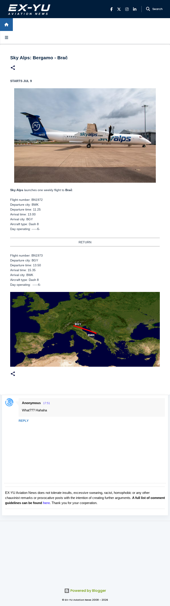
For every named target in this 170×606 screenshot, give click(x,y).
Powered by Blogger (88, 590)
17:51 (46, 403)
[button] (12, 68)
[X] (119, 9)
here (46, 503)
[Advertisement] (85, 552)
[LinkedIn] (134, 9)
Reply (24, 420)
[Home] (6, 24)
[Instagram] (127, 9)
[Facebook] (111, 9)
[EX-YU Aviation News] (28, 9)
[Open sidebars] (6, 37)
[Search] (148, 9)
